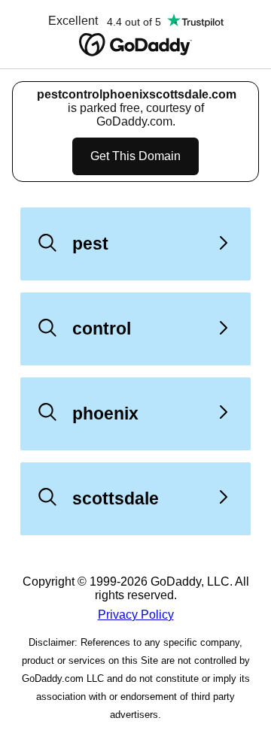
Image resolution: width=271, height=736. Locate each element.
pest (90, 243)
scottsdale (115, 498)
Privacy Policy (136, 614)
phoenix (105, 413)
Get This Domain (135, 156)
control (101, 328)
